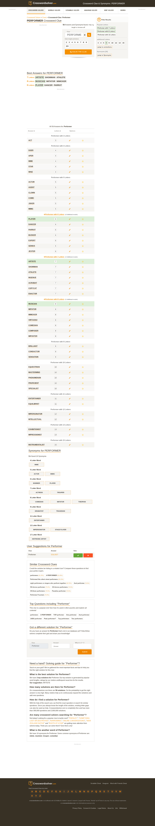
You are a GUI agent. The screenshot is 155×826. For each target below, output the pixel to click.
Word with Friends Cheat (118, 783)
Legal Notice (102, 808)
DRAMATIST (39, 511)
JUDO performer (36, 618)
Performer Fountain (39, 595)
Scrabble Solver (72, 10)
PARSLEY (73, 718)
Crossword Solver (35, 10)
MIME (36, 464)
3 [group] (98, 43)
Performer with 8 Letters (106, 31)
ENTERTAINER (39, 520)
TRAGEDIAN (60, 511)
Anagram (105, 783)
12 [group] (116, 43)
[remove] (84, 35)
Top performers (63, 618)
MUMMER (36, 483)
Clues (44, 17)
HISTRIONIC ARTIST (39, 539)
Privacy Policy (77, 808)
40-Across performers (62, 587)
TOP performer (58, 615)
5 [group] (103, 43)
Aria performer (71, 615)
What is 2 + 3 (79, 643)
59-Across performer (40, 587)
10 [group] (112, 43)
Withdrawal (123, 808)
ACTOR (36, 474)
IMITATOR (60, 502)
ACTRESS (39, 492)
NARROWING (55, 721)
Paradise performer (61, 591)
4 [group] (100, 43)
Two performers (77, 618)
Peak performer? (50, 618)
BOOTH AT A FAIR (56, 723)
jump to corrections (105, 47)
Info (116, 808)
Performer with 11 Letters (107, 35)
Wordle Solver (54, 10)
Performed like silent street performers (46, 579)
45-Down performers (40, 591)
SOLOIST (54, 554)
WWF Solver (109, 10)
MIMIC (52, 474)
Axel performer (81, 583)
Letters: (31, 77)
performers (37, 575)
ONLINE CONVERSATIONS (74, 721)
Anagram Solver (90, 10)
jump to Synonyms (104, 55)
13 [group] (120, 43)
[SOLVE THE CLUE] (89, 35)
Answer (56, 643)
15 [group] (123, 43)
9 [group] (109, 43)
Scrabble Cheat (96, 783)
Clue (68, 31)
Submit (84, 652)
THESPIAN (82, 502)
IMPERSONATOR (39, 529)
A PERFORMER (54, 575)
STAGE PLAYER (60, 529)
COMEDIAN (39, 502)
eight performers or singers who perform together (51, 583)
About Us (111, 808)
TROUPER (60, 492)
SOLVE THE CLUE (79, 52)
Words (123, 10)
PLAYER (52, 483)
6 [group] (106, 43)
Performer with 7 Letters (106, 28)
